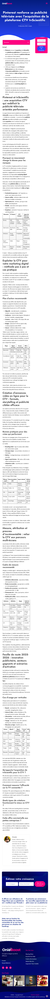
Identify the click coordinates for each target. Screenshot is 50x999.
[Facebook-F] (10, 968)
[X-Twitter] (3, 968)
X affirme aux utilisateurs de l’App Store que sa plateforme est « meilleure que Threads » (13, 901)
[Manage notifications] (47, 996)
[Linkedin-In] (7, 968)
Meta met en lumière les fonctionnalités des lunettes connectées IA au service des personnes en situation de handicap (13, 922)
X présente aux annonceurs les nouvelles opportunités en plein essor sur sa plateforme (37, 901)
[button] (46, 3)
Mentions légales (35, 995)
